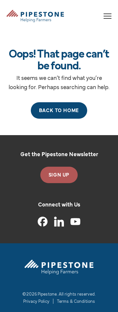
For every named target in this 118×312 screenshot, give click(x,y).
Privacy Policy (36, 301)
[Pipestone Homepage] (59, 267)
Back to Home (59, 110)
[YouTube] (75, 222)
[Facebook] (43, 222)
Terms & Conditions (76, 301)
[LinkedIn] (59, 222)
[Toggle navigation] (107, 16)
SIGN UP (59, 175)
